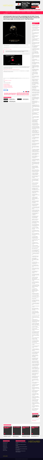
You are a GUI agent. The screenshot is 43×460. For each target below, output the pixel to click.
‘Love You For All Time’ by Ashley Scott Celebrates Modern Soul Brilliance (35, 208)
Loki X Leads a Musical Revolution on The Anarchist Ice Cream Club (35, 60)
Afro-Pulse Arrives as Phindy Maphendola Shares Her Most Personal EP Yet (35, 95)
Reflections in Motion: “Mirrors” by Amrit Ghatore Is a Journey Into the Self (35, 269)
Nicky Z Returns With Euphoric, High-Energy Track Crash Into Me (35, 147)
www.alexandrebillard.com (6, 84)
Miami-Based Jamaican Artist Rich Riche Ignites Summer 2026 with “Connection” (35, 63)
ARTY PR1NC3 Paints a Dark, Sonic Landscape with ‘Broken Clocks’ (35, 266)
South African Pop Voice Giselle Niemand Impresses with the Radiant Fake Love (35, 144)
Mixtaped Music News (5, 442)
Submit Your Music (6, 13)
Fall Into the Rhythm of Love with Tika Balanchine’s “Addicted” (35, 272)
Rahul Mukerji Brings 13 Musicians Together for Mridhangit (26, 99)
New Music (37, 9)
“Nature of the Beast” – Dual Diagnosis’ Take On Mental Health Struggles (35, 374)
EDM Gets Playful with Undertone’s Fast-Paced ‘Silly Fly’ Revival (35, 329)
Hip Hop (25, 9)
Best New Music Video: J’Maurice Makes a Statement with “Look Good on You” (35, 43)
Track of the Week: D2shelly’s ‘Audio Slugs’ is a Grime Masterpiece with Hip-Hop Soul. (35, 371)
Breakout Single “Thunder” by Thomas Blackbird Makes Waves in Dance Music (35, 217)
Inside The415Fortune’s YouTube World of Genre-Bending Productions (35, 177)
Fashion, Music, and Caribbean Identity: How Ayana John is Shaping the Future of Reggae (35, 362)
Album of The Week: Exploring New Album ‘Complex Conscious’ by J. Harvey (35, 338)
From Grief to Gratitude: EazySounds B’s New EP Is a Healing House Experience (35, 237)
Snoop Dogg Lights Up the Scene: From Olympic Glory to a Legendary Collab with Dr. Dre (35, 368)
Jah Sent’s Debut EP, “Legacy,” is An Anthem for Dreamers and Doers (35, 304)
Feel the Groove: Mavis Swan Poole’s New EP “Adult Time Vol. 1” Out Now (35, 406)
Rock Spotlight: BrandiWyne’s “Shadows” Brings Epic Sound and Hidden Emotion (35, 70)
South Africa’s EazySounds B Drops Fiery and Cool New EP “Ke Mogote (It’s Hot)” (35, 205)
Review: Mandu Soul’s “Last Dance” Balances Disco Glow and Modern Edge (35, 87)
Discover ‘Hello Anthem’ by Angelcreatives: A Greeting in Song (35, 380)
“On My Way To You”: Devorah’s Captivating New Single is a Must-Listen (35, 385)
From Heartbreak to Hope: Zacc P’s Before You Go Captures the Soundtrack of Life (35, 49)
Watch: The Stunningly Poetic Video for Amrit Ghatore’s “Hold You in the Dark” (35, 234)
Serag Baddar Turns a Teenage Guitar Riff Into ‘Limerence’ (12, 99)
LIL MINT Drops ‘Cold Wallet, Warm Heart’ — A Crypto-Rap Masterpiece (35, 228)
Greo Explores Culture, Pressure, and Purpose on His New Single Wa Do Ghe (35, 135)
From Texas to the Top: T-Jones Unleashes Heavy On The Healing (35, 240)
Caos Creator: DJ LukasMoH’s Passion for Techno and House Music (35, 335)
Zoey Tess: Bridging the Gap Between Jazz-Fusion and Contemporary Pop (35, 409)
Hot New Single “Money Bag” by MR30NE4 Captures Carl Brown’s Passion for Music (35, 377)
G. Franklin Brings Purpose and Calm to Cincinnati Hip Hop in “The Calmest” (35, 138)
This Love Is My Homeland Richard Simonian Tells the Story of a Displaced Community (35, 124)
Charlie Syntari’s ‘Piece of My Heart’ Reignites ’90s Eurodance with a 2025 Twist (35, 301)
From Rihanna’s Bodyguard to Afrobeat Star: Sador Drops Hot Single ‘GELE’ (35, 350)
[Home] (4, 12)
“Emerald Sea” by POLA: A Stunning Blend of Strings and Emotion (35, 243)
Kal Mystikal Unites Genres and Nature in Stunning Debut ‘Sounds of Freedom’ (35, 391)
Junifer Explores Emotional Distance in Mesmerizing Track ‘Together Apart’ (35, 192)
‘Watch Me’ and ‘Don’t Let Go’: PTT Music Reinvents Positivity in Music (35, 317)
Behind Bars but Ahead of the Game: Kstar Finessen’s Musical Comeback (35, 388)
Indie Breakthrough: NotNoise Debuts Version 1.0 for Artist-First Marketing (35, 202)
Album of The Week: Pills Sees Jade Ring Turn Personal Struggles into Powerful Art (35, 80)
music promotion (27, 9)
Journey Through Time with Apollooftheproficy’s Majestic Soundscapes (35, 394)
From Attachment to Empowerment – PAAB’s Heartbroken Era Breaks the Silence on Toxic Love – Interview (35, 290)
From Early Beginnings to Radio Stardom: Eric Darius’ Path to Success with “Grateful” (35, 353)
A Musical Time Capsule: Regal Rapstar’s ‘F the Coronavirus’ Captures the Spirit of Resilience (35, 324)
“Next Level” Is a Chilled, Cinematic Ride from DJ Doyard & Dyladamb (35, 195)
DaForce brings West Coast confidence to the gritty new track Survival (35, 141)
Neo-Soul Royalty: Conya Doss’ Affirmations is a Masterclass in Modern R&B (35, 275)
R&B (39, 9)
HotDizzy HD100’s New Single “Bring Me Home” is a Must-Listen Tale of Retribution (35, 400)
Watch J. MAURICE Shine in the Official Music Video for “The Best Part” (35, 33)
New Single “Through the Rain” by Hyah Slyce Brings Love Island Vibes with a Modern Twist (35, 211)
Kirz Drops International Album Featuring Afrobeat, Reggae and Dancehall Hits (35, 160)
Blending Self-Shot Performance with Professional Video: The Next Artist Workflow (35, 90)
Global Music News (5, 443)
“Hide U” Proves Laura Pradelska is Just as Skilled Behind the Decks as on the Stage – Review (35, 251)
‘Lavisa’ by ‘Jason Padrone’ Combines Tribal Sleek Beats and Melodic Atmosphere (35, 174)
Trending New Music (5, 447)
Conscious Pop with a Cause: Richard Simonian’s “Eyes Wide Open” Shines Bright (35, 222)
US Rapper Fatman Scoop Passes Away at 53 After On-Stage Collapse (35, 356)
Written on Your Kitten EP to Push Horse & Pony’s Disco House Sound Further (35, 183)
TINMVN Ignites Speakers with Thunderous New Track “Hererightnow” (35, 214)
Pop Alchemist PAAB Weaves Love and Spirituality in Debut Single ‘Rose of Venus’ (35, 341)
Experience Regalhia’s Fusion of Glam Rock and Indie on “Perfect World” (35, 157)
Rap (35, 9)
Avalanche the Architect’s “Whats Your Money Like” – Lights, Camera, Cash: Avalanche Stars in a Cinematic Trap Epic (35, 279)
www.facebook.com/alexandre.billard (7, 86)
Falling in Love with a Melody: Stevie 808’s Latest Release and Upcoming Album (35, 397)
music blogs (31, 9)
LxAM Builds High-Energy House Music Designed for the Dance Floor (12, 102)
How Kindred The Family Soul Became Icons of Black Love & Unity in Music (35, 283)
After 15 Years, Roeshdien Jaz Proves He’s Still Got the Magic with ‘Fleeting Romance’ (35, 225)
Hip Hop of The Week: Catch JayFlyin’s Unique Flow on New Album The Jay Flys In (35, 154)
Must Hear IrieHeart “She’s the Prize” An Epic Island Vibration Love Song (35, 77)
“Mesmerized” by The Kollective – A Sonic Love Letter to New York (35, 254)
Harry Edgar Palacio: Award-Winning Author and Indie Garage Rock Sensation (35, 359)
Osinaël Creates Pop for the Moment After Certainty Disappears (35, 36)
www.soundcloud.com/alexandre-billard (8, 87)
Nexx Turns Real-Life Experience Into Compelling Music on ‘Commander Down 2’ (35, 46)
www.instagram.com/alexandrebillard (7, 85)
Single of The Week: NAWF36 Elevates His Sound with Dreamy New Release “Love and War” (35, 171)
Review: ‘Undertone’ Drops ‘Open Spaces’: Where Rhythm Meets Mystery (35, 309)
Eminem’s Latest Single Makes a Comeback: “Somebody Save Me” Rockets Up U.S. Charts (35, 365)
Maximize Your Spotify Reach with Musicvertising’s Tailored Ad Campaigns (35, 403)
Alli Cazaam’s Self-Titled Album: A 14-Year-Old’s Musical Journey (35, 347)
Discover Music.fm (34, 420)
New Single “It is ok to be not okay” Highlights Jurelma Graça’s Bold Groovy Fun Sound (35, 189)
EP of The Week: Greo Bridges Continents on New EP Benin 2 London (35, 117)
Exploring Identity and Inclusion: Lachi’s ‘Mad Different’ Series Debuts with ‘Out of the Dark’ (35, 332)
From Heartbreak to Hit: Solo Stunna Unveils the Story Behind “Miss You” (35, 231)
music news (34, 9)
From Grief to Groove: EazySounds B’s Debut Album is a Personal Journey (35, 263)
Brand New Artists (5, 446)
